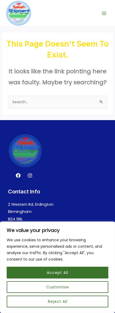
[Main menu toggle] (104, 13)
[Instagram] (30, 175)
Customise (57, 287)
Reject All (57, 301)
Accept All (57, 272)
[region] (57, 267)
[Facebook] (18, 175)
